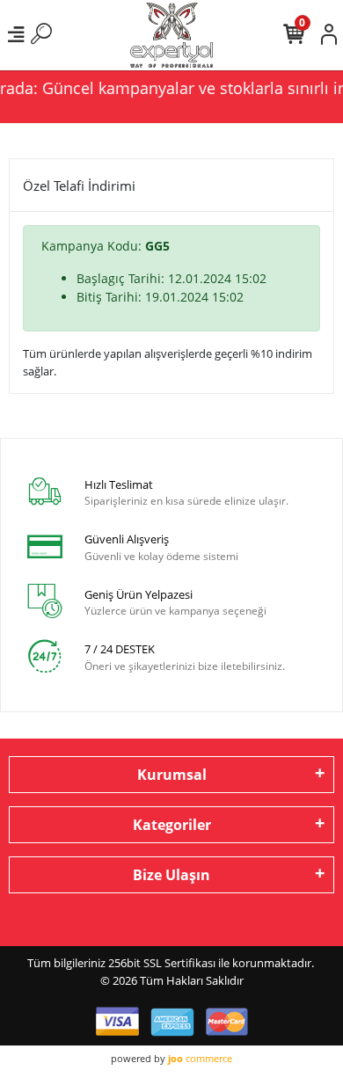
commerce (200, 1058)
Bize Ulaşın (171, 875)
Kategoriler (172, 824)
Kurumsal (172, 774)
